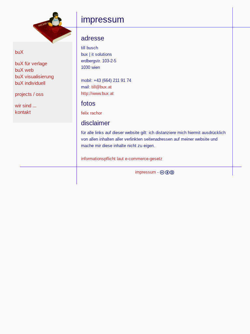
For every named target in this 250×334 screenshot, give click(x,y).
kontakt (23, 112)
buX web (24, 70)
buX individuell (30, 83)
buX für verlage (31, 63)
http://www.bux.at (97, 93)
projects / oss (29, 94)
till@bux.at (101, 86)
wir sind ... (25, 105)
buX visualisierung (34, 76)
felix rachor (91, 113)
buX (19, 52)
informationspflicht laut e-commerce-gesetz (121, 158)
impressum (145, 172)
